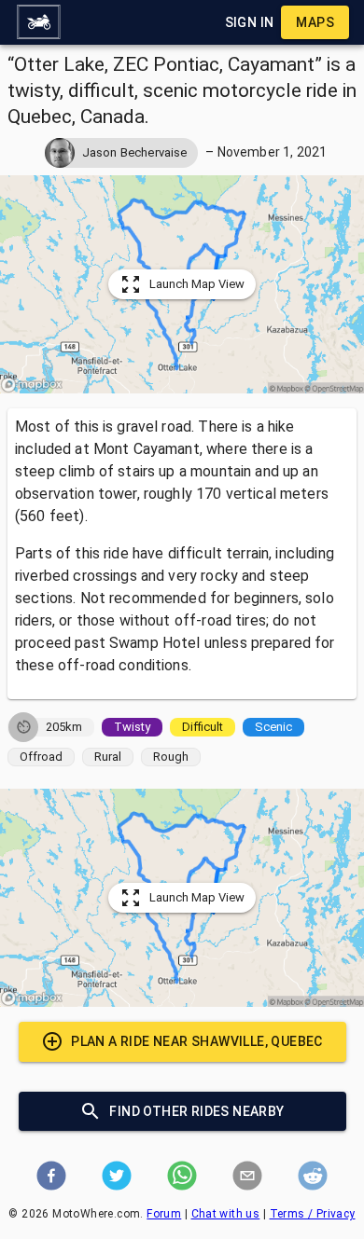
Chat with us (225, 1213)
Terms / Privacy (313, 1213)
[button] (38, 22)
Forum (164, 1213)
